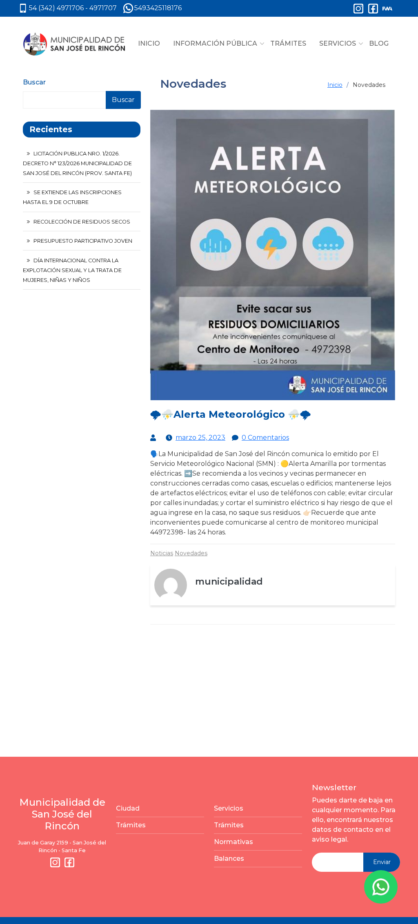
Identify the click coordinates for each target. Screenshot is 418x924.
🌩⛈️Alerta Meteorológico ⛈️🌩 (230, 414)
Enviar (382, 862)
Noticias (161, 553)
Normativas (233, 842)
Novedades (191, 553)
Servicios (228, 808)
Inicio (334, 85)
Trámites (131, 825)
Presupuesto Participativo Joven (82, 241)
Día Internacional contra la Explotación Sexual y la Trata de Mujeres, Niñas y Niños (72, 270)
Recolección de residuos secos (81, 222)
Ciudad (128, 808)
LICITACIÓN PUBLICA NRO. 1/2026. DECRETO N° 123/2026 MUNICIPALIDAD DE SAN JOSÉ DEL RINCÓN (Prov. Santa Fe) (77, 163)
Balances (229, 858)
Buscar (34, 82)
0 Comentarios (265, 437)
